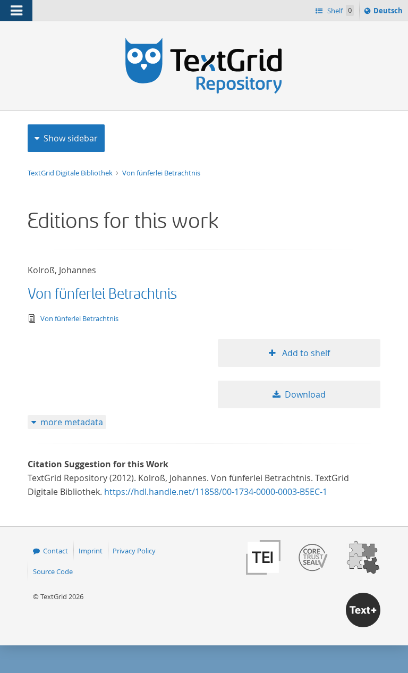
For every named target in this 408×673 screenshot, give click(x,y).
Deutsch (389, 13)
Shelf (339, 10)
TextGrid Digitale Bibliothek (71, 173)
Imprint (91, 551)
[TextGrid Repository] (204, 41)
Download (305, 394)
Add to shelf (305, 353)
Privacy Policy (134, 551)
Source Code (53, 571)
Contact (55, 551)
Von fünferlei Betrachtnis (161, 173)
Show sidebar (71, 138)
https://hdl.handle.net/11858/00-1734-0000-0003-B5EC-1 (215, 492)
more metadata (71, 422)
